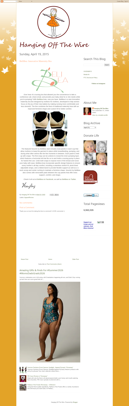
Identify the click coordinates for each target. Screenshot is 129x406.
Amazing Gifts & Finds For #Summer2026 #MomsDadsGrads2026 (41, 272)
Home (50, 259)
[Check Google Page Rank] (100, 222)
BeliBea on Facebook (45, 179)
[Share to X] (54, 195)
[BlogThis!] (52, 195)
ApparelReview (29, 197)
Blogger (75, 402)
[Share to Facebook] (56, 195)
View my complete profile (100, 115)
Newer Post (24, 259)
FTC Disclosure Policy (90, 77)
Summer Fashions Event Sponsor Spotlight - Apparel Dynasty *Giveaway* (50, 367)
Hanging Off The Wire (101, 108)
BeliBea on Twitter (69, 179)
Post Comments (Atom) (54, 264)
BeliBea (40, 99)
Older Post (75, 259)
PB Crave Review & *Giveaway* (37, 376)
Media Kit (86, 74)
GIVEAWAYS (88, 71)
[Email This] (51, 195)
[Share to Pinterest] (58, 195)
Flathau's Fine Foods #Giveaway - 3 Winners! (41, 385)
